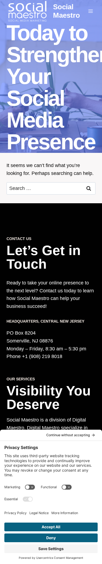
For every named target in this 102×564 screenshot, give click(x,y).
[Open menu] (90, 11)
